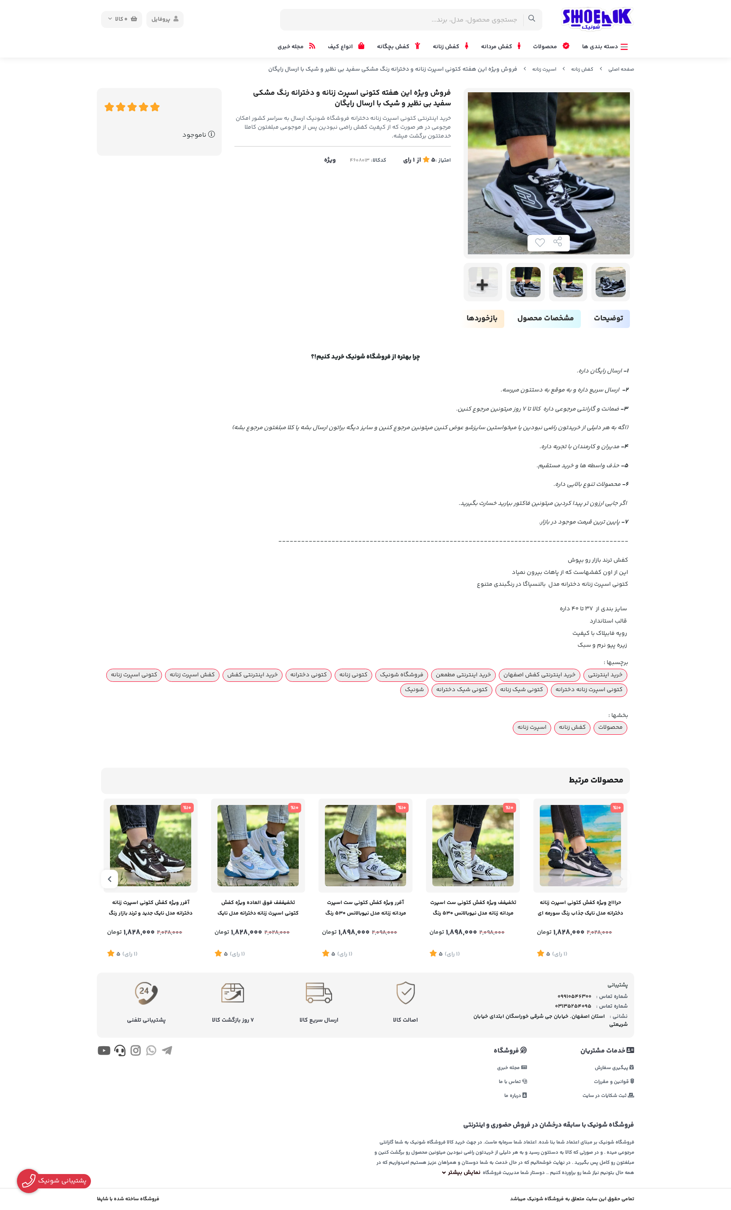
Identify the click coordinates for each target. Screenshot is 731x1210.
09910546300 (574, 996)
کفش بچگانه (394, 47)
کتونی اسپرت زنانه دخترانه (589, 690)
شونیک (414, 690)
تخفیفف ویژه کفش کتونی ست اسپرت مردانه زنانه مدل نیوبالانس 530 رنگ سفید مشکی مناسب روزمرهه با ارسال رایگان (473, 909)
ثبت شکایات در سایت (605, 1095)
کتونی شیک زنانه (521, 690)
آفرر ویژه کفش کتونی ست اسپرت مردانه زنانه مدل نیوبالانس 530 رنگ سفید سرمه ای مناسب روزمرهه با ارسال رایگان (365, 909)
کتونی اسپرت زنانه (134, 675)
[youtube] (104, 1052)
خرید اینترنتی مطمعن (463, 675)
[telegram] (167, 1052)
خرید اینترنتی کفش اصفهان (539, 675)
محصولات (545, 47)
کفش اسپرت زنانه (192, 675)
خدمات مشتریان (603, 1051)
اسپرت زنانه (544, 70)
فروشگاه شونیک (401, 675)
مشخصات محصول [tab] (545, 319)
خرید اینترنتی (605, 675)
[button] (621, 879)
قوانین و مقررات (612, 1081)
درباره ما (513, 1095)
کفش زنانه (447, 47)
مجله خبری (291, 47)
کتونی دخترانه (308, 675)
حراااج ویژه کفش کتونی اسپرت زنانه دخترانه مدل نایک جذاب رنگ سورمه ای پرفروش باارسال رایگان (580, 909)
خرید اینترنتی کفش (252, 675)
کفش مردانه (497, 47)
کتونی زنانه (353, 675)
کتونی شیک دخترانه (462, 690)
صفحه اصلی (621, 70)
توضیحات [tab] (608, 319)
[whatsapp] (151, 1052)
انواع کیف (341, 47)
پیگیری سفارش (612, 1067)
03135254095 (573, 1006)
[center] (532, 19)
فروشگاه (507, 1051)
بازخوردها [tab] (482, 319)
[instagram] (136, 1052)
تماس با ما (510, 1081)
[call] (119, 1052)
